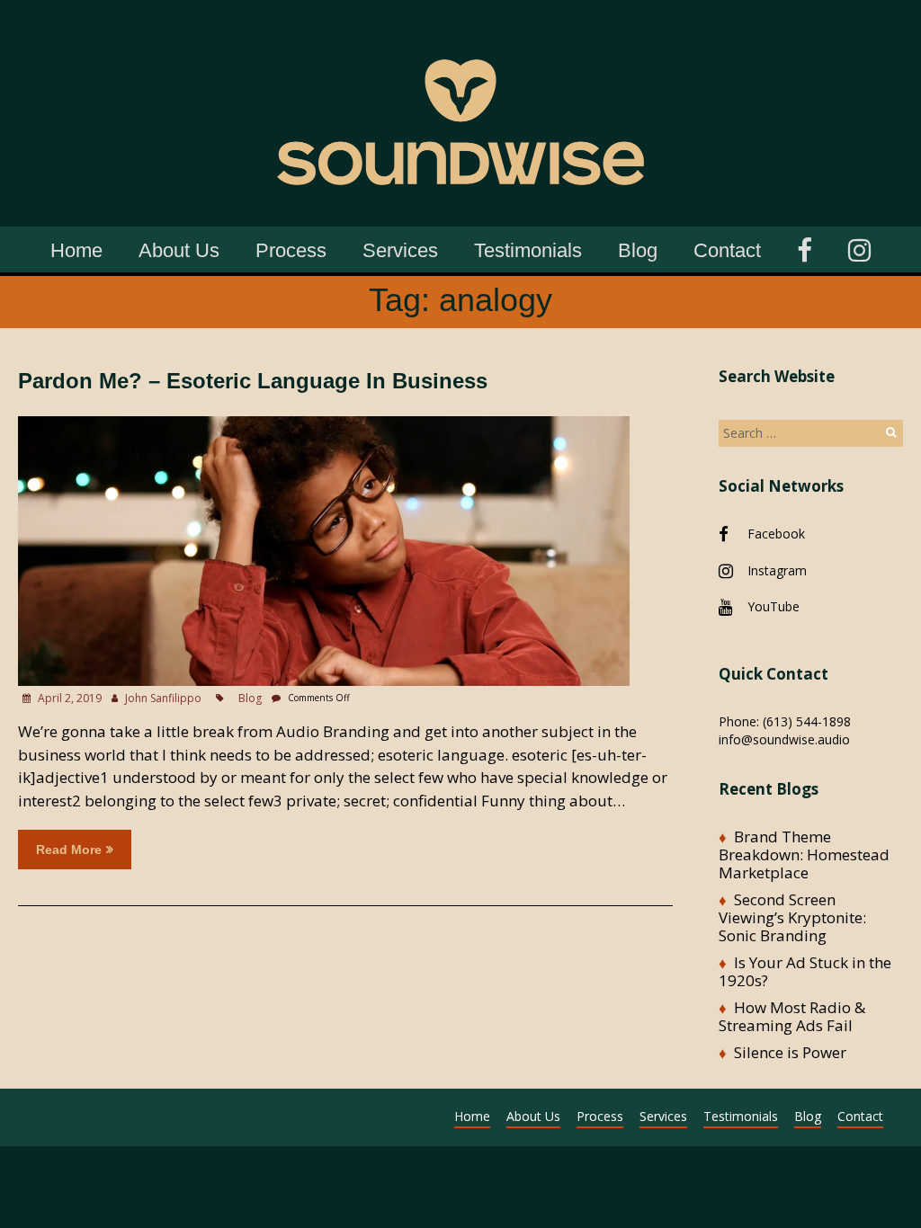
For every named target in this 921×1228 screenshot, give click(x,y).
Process (290, 250)
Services (400, 250)
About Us (179, 250)
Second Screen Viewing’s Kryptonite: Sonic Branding (792, 917)
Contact (727, 250)
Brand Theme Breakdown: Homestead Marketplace (804, 854)
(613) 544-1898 (807, 721)
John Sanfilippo (163, 698)
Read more (69, 849)
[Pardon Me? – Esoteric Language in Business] (324, 424)
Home (76, 250)
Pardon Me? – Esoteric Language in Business (252, 381)
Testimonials (528, 250)
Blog (637, 250)
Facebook (776, 533)
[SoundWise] (460, 26)
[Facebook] (804, 247)
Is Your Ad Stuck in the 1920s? (805, 971)
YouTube (773, 606)
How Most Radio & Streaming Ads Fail (792, 1016)
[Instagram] (859, 247)
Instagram (777, 570)
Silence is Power (790, 1052)
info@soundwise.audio (784, 739)
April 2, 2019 (68, 698)
